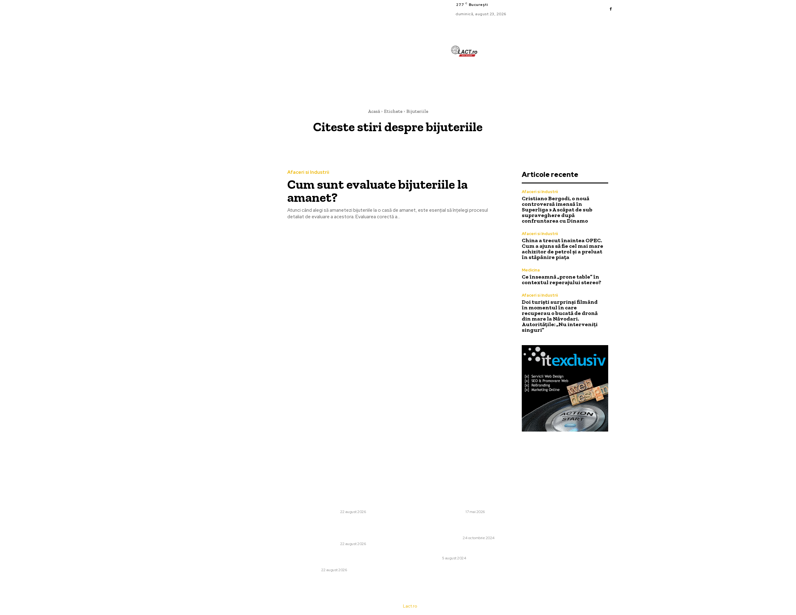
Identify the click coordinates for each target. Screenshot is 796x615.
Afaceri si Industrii (308, 172)
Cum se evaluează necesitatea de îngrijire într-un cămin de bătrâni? (480, 526)
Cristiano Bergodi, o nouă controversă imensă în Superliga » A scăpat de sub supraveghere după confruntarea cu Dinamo (557, 209)
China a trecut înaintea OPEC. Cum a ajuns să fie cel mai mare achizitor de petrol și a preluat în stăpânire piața (562, 249)
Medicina (531, 270)
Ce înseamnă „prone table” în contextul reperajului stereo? (561, 279)
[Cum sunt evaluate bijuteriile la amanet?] (230, 195)
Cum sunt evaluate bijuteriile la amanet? (377, 190)
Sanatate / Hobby (444, 537)
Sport (434, 558)
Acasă (374, 111)
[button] (499, 79)
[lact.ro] (464, 51)
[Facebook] (610, 9)
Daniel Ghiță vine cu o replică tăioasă (468, 550)
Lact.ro (410, 606)
